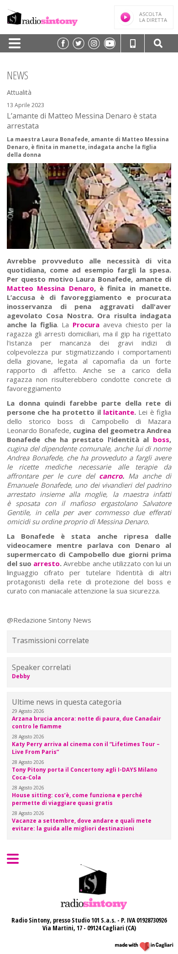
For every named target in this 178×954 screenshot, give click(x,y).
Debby (21, 676)
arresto (46, 563)
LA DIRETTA (153, 16)
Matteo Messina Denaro (50, 288)
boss (161, 439)
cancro (110, 475)
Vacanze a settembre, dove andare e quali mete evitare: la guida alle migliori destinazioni (82, 824)
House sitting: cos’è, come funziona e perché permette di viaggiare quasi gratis (77, 799)
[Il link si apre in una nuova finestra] (63, 43)
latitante (118, 412)
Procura (86, 324)
